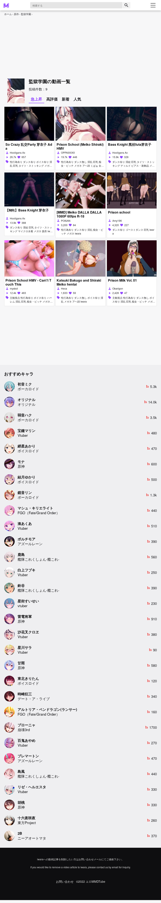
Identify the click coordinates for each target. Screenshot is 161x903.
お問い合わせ (65, 881)
